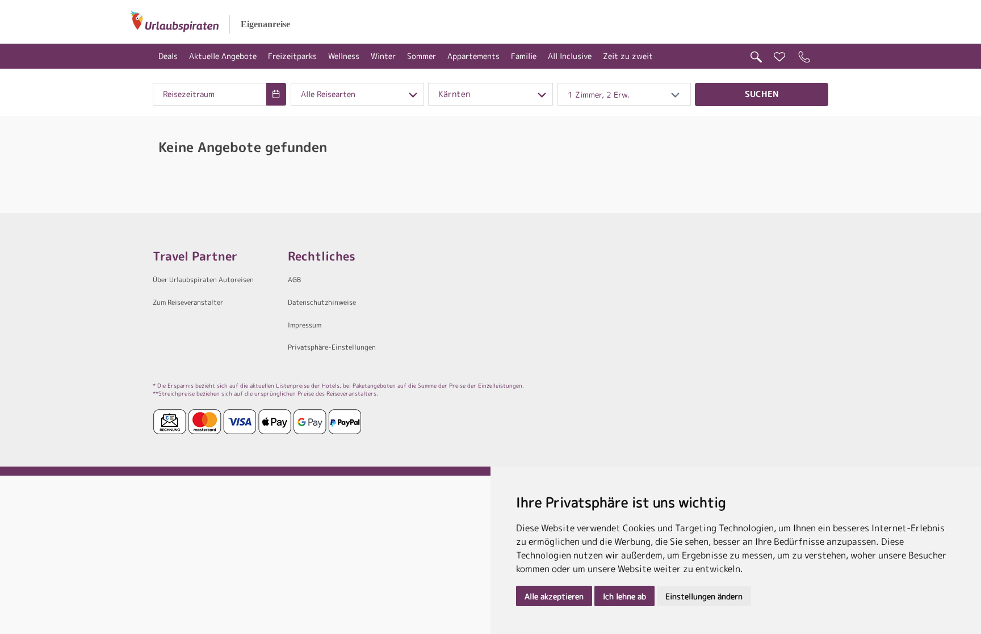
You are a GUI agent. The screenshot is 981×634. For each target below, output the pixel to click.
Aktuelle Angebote (223, 56)
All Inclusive (570, 56)
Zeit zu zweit (628, 56)
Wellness (343, 56)
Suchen (762, 94)
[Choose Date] (276, 94)
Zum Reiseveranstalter (188, 302)
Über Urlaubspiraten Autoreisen (203, 279)
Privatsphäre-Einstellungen (332, 347)
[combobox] (209, 94)
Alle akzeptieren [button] (554, 596)
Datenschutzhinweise (322, 302)
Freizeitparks (292, 56)
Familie (523, 56)
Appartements (473, 56)
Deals (168, 56)
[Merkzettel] (779, 57)
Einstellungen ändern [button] (704, 596)
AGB (294, 279)
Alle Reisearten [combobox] (328, 94)
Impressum (304, 325)
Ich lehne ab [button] (624, 596)
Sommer (421, 56)
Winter (383, 56)
